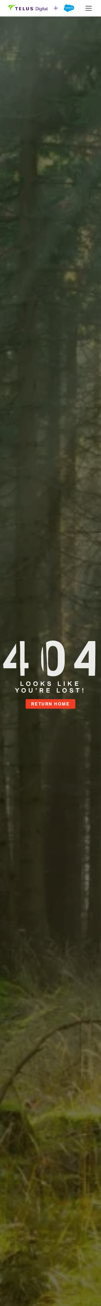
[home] (41, 8)
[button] (87, 8)
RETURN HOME (50, 704)
